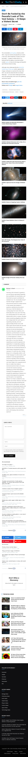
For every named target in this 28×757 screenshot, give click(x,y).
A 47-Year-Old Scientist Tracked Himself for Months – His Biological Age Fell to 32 (18, 640)
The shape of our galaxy (7, 464)
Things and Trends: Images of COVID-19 (10, 550)
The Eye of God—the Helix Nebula (9, 547)
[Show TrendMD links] (25, 530)
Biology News (5, 694)
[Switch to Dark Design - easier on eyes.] (23, 2)
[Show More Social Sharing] (24, 29)
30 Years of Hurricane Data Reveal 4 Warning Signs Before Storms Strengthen (18, 656)
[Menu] (2, 2)
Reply (24, 414)
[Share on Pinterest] (15, 29)
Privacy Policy (15, 753)
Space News (5, 707)
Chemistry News (6, 696)
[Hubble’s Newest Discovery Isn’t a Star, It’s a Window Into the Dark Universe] (14, 133)
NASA (17, 91)
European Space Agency (14, 89)
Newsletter (4, 681)
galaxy (7, 62)
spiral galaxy (13, 53)
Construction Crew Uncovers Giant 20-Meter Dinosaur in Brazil (18, 648)
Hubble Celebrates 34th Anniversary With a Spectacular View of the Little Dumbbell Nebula (13, 163)
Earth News (4, 698)
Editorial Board (7, 753)
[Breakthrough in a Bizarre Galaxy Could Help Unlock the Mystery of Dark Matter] (6, 607)
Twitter (3, 674)
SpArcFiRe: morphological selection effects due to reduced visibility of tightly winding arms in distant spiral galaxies (13, 508)
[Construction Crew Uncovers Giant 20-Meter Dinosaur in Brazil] (6, 648)
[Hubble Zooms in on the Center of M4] (14, 251)
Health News (5, 700)
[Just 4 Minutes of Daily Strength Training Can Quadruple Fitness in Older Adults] (6, 615)
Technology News (6, 710)
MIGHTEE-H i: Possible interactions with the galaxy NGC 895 (14, 469)
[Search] (26, 2)
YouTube (4, 677)
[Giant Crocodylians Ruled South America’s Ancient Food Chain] (6, 599)
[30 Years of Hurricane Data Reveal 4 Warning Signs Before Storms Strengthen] (6, 656)
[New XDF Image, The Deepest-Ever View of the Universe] (14, 231)
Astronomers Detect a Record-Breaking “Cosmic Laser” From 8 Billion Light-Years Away (18, 632)
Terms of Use (23, 753)
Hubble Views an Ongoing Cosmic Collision (13, 202)
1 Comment (19, 24)
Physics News (5, 703)
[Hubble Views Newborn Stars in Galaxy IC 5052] (14, 211)
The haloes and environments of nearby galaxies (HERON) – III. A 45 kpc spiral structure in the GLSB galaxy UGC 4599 (13, 482)
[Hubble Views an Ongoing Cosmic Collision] (14, 193)
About (16, 751)
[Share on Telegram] (20, 29)
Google (11, 85)
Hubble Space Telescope (8, 91)
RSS (3, 683)
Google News (18, 85)
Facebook (4, 672)
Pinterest (4, 679)
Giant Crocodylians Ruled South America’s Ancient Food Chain (18, 599)
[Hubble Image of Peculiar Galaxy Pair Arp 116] (14, 269)
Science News (5, 705)
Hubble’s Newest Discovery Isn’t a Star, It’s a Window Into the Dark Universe (14, 142)
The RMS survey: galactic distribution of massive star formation (13, 475)
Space (3, 10)
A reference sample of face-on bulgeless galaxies (12, 488)
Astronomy (5, 89)
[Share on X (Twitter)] (9, 29)
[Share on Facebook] (4, 29)
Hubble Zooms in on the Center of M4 (12, 259)
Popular (21, 91)
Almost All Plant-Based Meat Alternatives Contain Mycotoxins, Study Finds (18, 623)
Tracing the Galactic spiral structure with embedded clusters (12, 494)
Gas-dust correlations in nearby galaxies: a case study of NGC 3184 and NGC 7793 (14, 515)
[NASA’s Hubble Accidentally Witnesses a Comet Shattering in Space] (14, 113)
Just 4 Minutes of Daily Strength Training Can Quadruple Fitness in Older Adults (18, 616)
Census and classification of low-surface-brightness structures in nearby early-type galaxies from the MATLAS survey (14, 522)
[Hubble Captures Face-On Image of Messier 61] (14, 174)
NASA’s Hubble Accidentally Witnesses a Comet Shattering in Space (12, 123)
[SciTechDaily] (13, 2)
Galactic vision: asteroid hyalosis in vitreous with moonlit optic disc (14, 561)
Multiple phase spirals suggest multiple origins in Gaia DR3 (13, 501)
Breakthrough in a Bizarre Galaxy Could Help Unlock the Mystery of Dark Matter (18, 607)
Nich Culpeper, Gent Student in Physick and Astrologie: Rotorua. (13, 555)
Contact (20, 751)
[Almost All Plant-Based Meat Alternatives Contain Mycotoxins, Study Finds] (6, 623)
